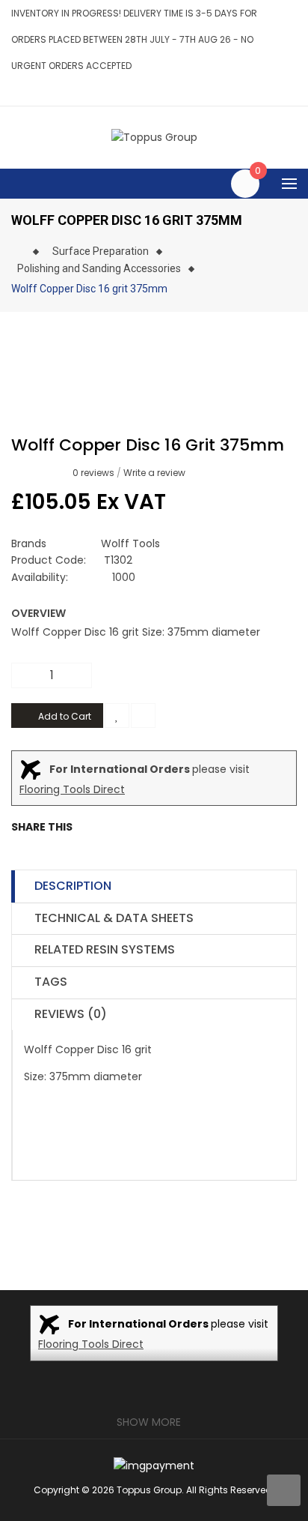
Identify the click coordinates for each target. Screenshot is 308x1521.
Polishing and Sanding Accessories (99, 268)
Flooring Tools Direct (72, 789)
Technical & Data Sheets (114, 918)
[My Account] (292, 91)
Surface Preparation (100, 251)
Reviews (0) (70, 1013)
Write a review (154, 472)
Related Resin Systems (104, 949)
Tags (50, 981)
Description (72, 885)
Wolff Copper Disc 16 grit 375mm (89, 289)
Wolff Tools (130, 543)
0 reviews (93, 472)
